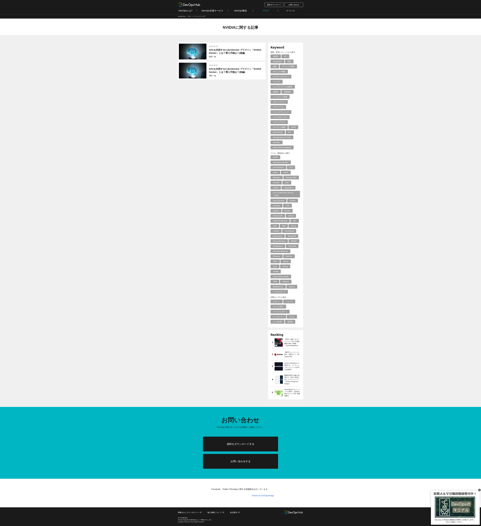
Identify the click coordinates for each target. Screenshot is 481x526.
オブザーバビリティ (281, 77)
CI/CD (293, 127)
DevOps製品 (240, 11)
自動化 (275, 92)
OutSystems (278, 246)
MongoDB (292, 236)
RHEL (275, 172)
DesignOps (277, 61)
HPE (275, 226)
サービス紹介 (278, 306)
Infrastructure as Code (282, 137)
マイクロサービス (280, 117)
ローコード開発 (279, 127)
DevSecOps (277, 132)
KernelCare (289, 231)
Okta (287, 183)
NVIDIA (294, 241)
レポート (276, 301)
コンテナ (276, 82)
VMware (285, 282)
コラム (291, 317)
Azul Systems (278, 167)
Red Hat (289, 256)
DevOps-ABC (291, 178)
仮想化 (275, 56)
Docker (287, 211)
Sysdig (275, 271)
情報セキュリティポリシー (188, 512)
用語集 (290, 322)
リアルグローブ (279, 292)
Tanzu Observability (281, 277)
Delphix (276, 211)
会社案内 (233, 512)
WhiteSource (278, 287)
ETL (289, 132)
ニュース (289, 301)
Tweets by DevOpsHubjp (263, 496)
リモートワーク (279, 122)
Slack (275, 261)
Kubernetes (277, 236)
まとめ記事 (277, 322)
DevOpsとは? (185, 11)
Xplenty (292, 287)
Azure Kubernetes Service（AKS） (283, 194)
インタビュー (278, 317)
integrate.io (288, 188)
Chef (287, 206)
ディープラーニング (281, 112)
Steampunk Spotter (280, 162)
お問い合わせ (293, 5)
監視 (289, 61)
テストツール (278, 107)
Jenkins (276, 231)
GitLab (290, 216)
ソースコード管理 (280, 97)
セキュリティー (279, 102)
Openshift (292, 246)
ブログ (265, 11)
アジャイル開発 (288, 66)
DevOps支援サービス (212, 11)
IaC (285, 56)
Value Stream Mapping (282, 147)
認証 (275, 66)
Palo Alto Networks (280, 251)
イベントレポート (280, 312)
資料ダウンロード (274, 5)
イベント (290, 11)
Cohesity (276, 206)
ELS (291, 167)
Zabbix (275, 188)
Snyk (275, 266)
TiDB (275, 282)
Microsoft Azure (279, 241)
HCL (294, 221)
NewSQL (276, 142)
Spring (285, 266)
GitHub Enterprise (280, 221)
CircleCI (276, 183)
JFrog (293, 226)
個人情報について (214, 512)
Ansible (292, 201)
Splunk (285, 261)
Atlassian (276, 178)
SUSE (275, 157)
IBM (283, 226)
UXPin (285, 172)
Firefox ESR (278, 216)
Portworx (276, 256)
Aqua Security (278, 201)
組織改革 (287, 92)
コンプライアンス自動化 (282, 87)
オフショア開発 (279, 72)
